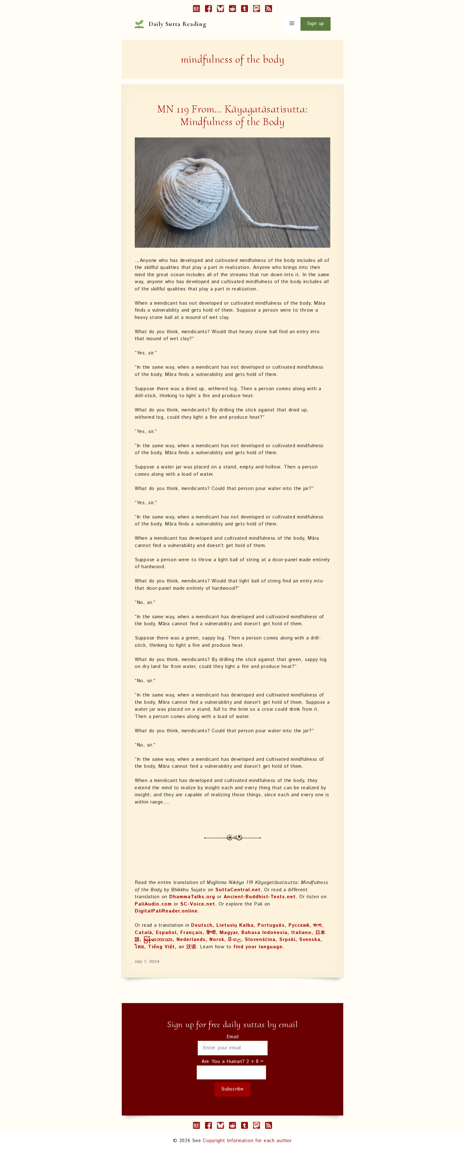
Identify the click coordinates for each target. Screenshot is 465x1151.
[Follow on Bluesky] (220, 10)
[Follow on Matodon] (256, 10)
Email (232, 1036)
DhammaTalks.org (192, 896)
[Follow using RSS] (268, 10)
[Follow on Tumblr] (244, 10)
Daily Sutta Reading (178, 24)
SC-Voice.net (197, 904)
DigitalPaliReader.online (166, 911)
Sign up (315, 23)
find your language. (258, 947)
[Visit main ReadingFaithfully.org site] (196, 10)
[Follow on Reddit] (232, 10)
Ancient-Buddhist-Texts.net (260, 896)
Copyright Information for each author (247, 1140)
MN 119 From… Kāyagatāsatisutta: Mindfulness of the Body (232, 116)
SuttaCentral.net (238, 890)
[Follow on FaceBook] (208, 10)
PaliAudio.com (153, 904)
